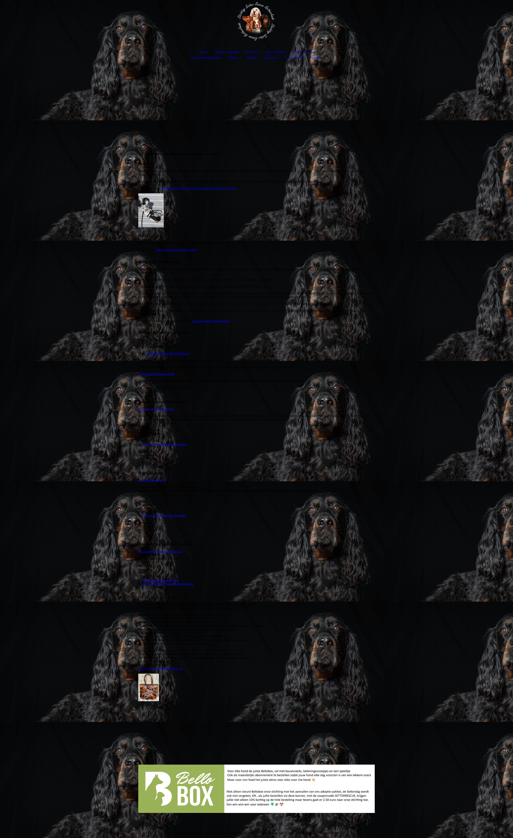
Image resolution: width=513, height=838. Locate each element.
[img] (256, 21)
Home (204, 52)
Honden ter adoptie (227, 52)
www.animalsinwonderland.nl (211, 321)
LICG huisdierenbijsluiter (206, 57)
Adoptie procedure (304, 52)
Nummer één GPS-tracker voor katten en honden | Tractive (199, 188)
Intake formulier (276, 52)
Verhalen (252, 57)
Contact (315, 57)
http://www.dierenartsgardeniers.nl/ (160, 551)
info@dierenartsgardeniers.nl (160, 580)
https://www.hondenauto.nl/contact (164, 444)
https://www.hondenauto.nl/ (155, 409)
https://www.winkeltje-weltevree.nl (160, 668)
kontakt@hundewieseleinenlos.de (167, 353)
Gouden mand (293, 57)
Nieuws (233, 57)
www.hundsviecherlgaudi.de (156, 374)
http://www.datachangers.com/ (176, 250)
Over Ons (251, 52)
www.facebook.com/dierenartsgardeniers (167, 584)
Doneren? (270, 57)
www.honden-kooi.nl (151, 480)
